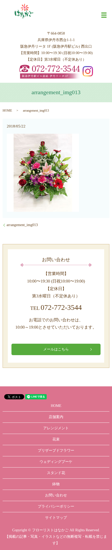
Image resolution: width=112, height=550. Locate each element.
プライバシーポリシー (56, 506)
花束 (56, 439)
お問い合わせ (56, 495)
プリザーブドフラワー (56, 450)
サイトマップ (56, 518)
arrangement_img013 (22, 225)
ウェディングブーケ (56, 462)
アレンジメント (56, 428)
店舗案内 (56, 417)
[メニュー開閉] (104, 15)
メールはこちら (56, 349)
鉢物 (56, 484)
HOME (7, 110)
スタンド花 (56, 473)
